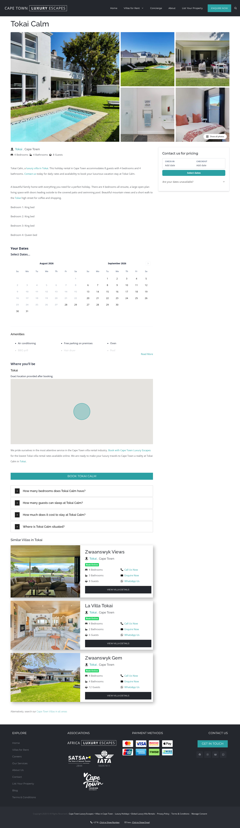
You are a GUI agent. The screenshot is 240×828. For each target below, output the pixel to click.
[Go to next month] (148, 263)
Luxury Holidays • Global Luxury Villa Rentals (135, 813)
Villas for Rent (132, 8)
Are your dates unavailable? (177, 181)
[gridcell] (66, 305)
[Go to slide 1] (114, 139)
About (172, 8)
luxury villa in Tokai (37, 168)
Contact (17, 776)
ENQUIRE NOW (219, 8)
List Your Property (192, 8)
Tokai (19, 149)
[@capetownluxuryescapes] (207, 755)
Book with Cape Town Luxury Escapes (129, 450)
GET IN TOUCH (213, 743)
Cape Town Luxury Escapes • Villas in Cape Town (91, 813)
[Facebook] (200, 755)
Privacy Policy (163, 813)
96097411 (104, 765)
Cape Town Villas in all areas (52, 711)
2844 (79, 765)
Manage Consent (199, 813)
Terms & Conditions (24, 797)
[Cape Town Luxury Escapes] (36, 8)
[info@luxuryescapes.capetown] (215, 755)
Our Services (19, 763)
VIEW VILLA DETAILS (118, 589)
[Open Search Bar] (235, 8)
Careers (17, 756)
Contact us (30, 173)
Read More (147, 354)
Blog (15, 790)
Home (113, 8)
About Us (18, 770)
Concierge (156, 8)
